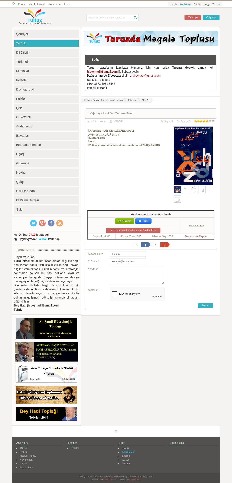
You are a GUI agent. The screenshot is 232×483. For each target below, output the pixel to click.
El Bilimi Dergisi (27, 200)
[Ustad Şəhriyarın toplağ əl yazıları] (46, 395)
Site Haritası (26, 467)
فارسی (173, 4)
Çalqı (20, 182)
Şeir (19, 108)
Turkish (216, 4)
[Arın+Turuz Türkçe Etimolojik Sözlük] (46, 374)
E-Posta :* (93, 261)
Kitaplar (132, 100)
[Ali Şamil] (46, 329)
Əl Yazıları (23, 117)
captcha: (93, 289)
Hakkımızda (54, 4)
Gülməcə (22, 163)
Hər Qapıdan (25, 191)
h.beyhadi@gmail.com (102, 71)
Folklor (21, 98)
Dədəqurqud (25, 89)
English (197, 4)
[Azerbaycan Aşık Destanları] (46, 352)
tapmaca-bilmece (28, 145)
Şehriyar (22, 34)
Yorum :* (93, 268)
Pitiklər (22, 4)
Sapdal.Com (108, 479)
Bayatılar (22, 135)
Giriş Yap (211, 17)
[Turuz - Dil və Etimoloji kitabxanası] (39, 17)
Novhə (21, 172)
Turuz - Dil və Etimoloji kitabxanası (103, 100)
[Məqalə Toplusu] (150, 45)
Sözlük (146, 100)
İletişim (67, 4)
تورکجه (207, 4)
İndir (145, 220)
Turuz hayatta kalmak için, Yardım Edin (135, 230)
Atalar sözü (24, 126)
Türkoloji (22, 62)
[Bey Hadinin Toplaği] (46, 414)
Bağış (96, 59)
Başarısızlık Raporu (196, 236)
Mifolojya (22, 71)
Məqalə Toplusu (36, 4)
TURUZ (24, 448)
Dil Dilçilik (23, 52)
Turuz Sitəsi (25, 250)
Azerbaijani (185, 4)
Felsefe (21, 80)
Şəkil (19, 209)
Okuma (126, 220)
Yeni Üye (193, 17)
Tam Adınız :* (95, 253)
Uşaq (20, 154)
